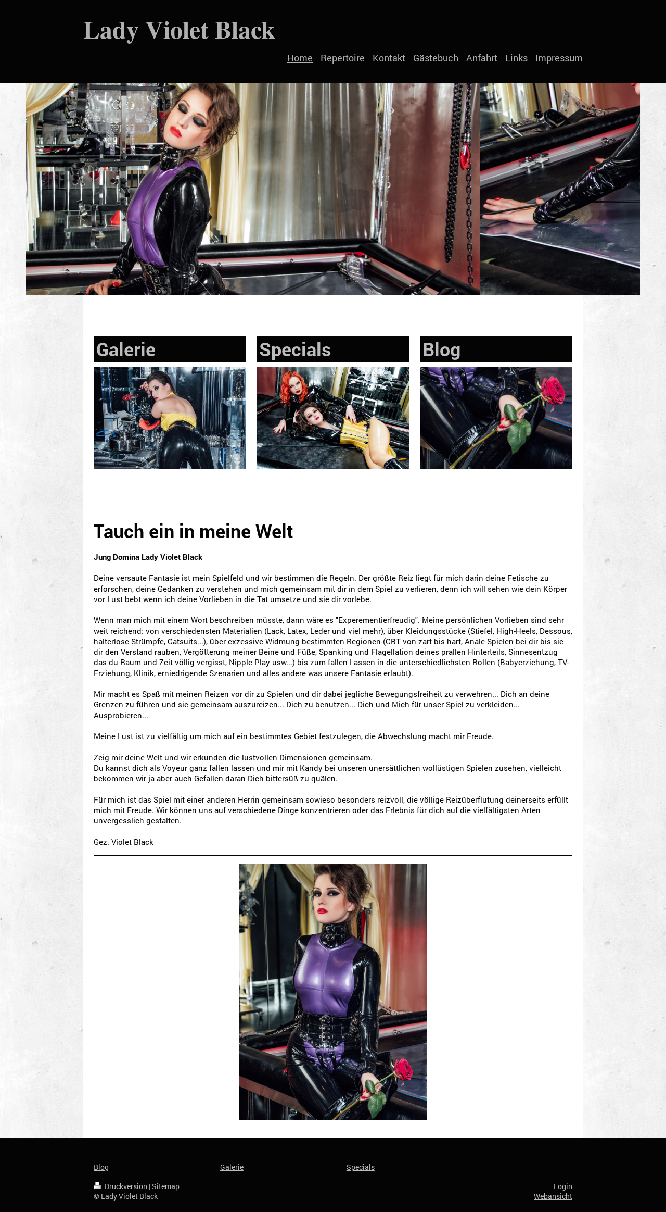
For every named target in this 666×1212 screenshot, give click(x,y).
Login (563, 1186)
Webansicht (553, 1196)
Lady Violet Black (179, 28)
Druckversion (126, 1186)
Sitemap (166, 1186)
